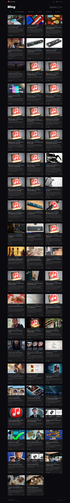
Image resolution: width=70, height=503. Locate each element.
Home (54, 1)
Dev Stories (57, 11)
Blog (57, 1)
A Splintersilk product (11, 499)
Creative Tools (49, 11)
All (10, 11)
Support (61, 1)
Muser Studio (12, 1)
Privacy (58, 500)
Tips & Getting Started (19, 11)
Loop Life (40, 11)
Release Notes (31, 11)
